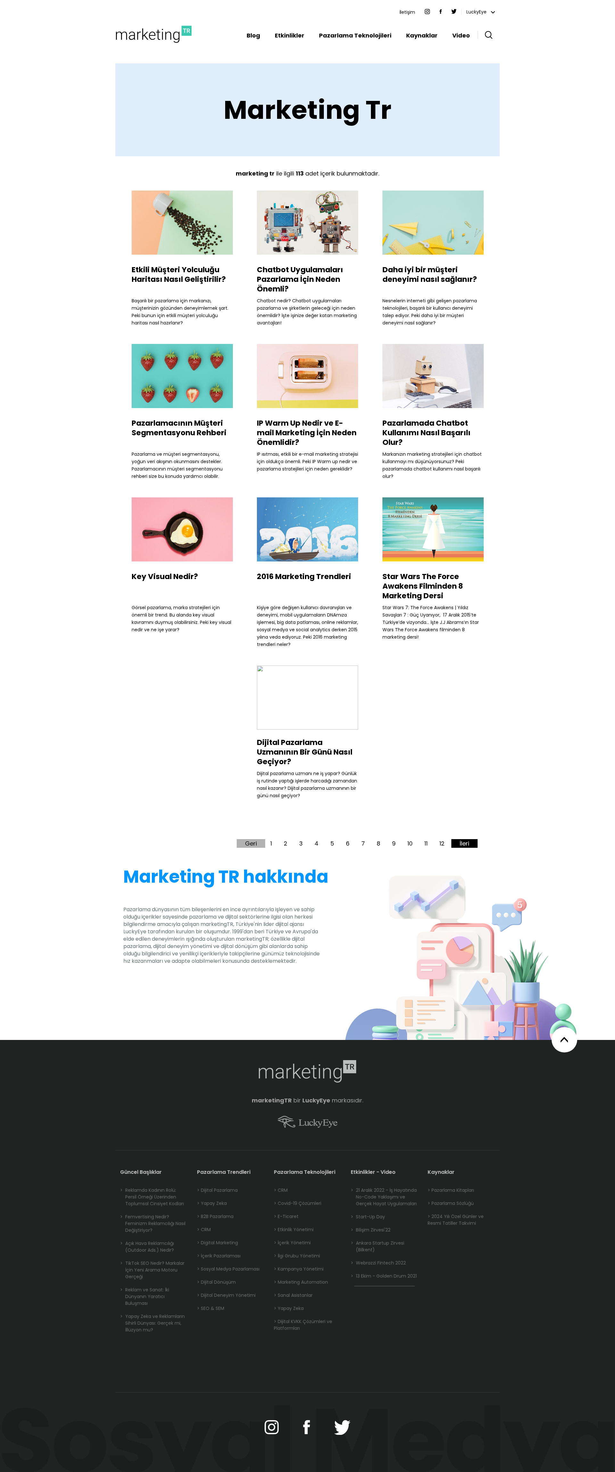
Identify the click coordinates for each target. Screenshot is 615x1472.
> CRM (204, 1229)
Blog (253, 35)
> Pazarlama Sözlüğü (451, 1203)
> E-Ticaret (286, 1216)
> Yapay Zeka (212, 1203)
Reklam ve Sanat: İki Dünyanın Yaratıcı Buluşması (144, 1296)
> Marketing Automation (301, 1282)
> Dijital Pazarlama (217, 1190)
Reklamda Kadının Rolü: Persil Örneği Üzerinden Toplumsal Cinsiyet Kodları (152, 1197)
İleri (464, 843)
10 (410, 843)
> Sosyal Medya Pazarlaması (228, 1269)
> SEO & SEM (210, 1308)
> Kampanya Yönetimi (299, 1269)
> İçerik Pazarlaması (219, 1256)
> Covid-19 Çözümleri (297, 1203)
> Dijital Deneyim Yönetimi (226, 1295)
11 (426, 843)
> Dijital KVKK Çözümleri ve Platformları (303, 1324)
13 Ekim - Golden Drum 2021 (384, 1276)
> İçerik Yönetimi (292, 1242)
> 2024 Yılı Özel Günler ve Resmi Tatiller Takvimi (456, 1219)
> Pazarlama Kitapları (451, 1190)
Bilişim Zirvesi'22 (370, 1230)
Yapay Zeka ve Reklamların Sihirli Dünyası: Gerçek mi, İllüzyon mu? (152, 1323)
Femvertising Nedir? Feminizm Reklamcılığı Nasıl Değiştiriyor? (152, 1223)
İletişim (407, 12)
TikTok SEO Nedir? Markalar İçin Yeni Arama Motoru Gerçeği (152, 1270)
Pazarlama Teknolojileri (355, 35)
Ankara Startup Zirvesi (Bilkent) (377, 1246)
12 (442, 843)
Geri (251, 843)
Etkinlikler (289, 35)
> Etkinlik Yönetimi (294, 1229)
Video (461, 35)
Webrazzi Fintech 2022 (378, 1263)
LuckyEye (477, 12)
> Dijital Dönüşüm (216, 1282)
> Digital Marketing (217, 1242)
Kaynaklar (422, 35)
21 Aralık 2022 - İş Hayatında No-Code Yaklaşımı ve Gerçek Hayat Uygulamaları (384, 1197)
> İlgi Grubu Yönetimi (297, 1256)
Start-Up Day (368, 1217)
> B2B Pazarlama (215, 1216)
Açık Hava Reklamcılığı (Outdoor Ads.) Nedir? (147, 1246)
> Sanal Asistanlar (293, 1295)
